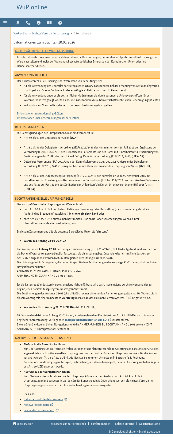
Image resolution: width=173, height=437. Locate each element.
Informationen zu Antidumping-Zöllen (40, 113)
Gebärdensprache (149, 423)
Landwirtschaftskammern (39, 410)
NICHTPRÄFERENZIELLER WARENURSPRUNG (44, 51)
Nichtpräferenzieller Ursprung (50, 33)
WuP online (31, 7)
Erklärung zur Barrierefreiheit (68, 423)
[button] (5, 22)
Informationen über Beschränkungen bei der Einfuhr (48, 118)
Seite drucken (24, 423)
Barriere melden (100, 423)
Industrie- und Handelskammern (43, 399)
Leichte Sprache (124, 423)
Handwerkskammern (36, 404)
